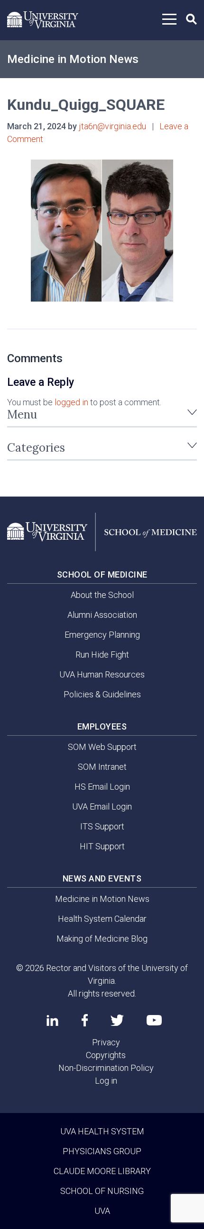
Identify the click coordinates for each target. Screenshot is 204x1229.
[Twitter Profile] (117, 1020)
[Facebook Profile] (85, 1020)
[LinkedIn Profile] (52, 1020)
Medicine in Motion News (73, 59)
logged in (71, 402)
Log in (106, 1081)
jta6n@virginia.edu (112, 126)
